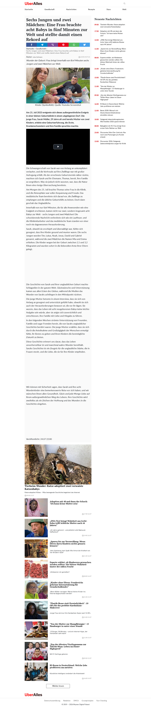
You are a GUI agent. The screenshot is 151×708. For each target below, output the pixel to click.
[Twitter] (84, 45)
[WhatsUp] (74, 45)
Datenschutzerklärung (52, 701)
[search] (124, 3)
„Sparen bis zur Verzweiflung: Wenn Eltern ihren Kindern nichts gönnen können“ (113, 51)
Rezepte (91, 9)
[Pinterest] (63, 45)
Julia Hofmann (37, 57)
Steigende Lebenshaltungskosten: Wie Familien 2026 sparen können (112, 120)
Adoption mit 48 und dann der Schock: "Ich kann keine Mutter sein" (111, 33)
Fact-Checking (101, 701)
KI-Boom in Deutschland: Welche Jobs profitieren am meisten (112, 105)
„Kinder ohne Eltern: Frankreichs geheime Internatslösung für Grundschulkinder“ (112, 71)
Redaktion (66, 701)
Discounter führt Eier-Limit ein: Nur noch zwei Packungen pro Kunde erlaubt (113, 135)
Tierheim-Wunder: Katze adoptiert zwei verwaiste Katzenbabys (112, 26)
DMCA (76, 701)
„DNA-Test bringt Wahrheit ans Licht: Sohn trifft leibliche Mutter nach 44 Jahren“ (112, 42)
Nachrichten (71, 9)
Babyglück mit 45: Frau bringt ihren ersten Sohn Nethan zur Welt (113, 127)
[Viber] (52, 45)
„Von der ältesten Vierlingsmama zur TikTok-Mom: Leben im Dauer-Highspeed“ (113, 97)
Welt (124, 9)
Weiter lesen (58, 686)
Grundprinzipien (87, 701)
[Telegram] (42, 45)
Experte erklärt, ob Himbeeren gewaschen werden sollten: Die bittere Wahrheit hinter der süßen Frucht (112, 61)
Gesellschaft (49, 9)
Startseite (29, 9)
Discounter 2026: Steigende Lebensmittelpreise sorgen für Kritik (113, 142)
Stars (109, 9)
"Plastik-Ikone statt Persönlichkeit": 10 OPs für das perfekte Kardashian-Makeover (113, 80)
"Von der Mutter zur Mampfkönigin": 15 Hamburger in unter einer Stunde (112, 89)
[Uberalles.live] (33, 3)
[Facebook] (31, 45)
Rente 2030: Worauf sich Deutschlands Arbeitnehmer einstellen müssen (110, 113)
